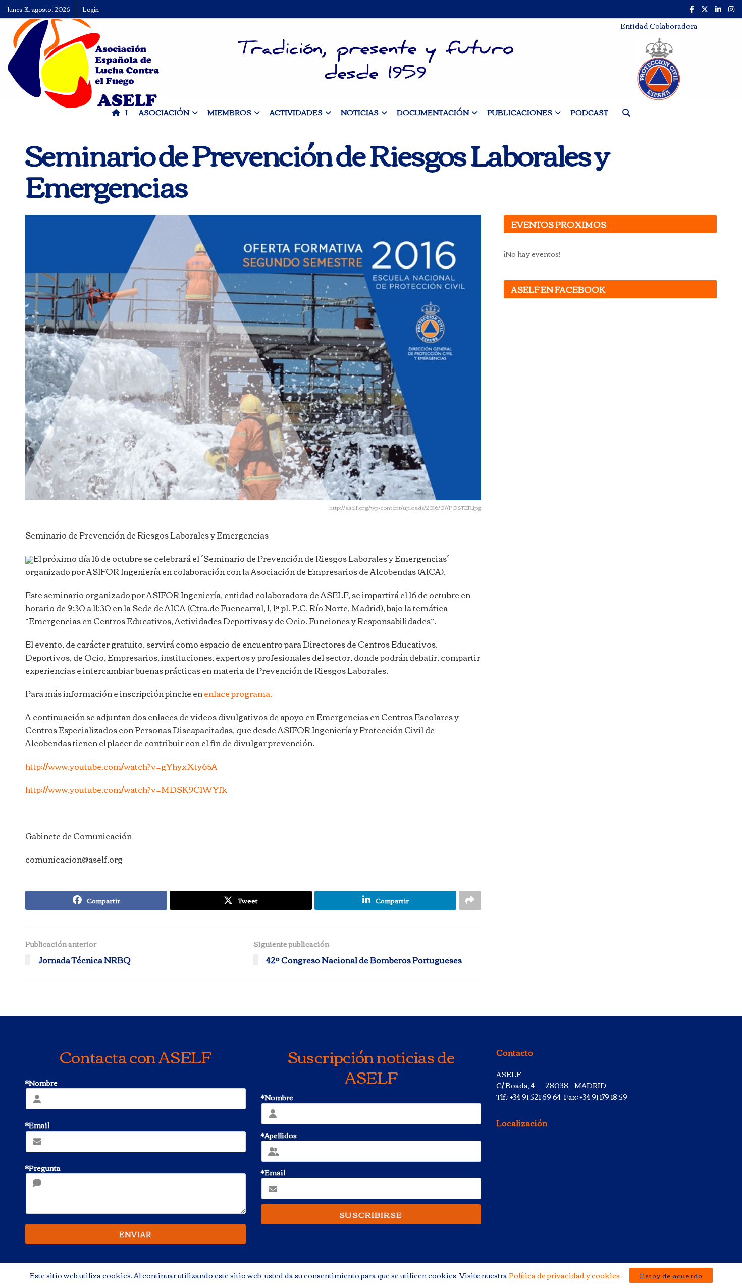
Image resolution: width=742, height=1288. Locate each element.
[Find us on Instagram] (731, 9)
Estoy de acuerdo (671, 1275)
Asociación (164, 112)
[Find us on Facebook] (692, 9)
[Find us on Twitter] (704, 9)
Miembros (229, 112)
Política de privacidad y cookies (565, 1275)
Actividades (296, 112)
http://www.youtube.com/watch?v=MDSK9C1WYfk (126, 789)
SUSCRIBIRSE (370, 1214)
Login (90, 9)
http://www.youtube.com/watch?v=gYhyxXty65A (121, 766)
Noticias (360, 112)
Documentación (433, 112)
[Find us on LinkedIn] (718, 9)
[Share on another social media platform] (470, 900)
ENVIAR (135, 1234)
